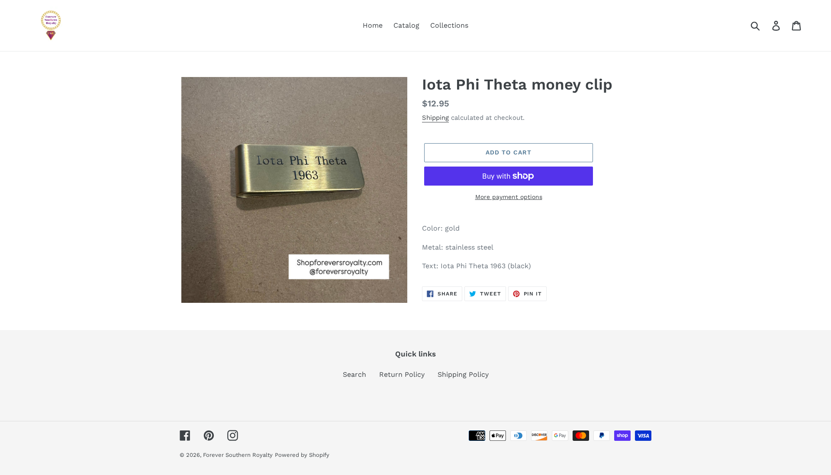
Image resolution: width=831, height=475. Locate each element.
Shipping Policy (463, 374)
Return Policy (402, 374)
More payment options (508, 196)
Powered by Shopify (302, 455)
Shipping (435, 118)
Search (354, 374)
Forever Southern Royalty (238, 455)
